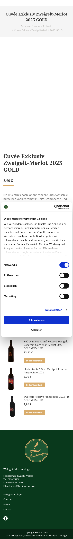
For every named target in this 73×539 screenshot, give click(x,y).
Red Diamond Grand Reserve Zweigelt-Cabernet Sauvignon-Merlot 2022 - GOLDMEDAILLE (46, 345)
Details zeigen (53, 309)
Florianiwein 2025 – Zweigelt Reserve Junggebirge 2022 (45, 370)
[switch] (64, 275)
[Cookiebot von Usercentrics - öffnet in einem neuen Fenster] (54, 207)
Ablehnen (36, 329)
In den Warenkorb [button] (34, 361)
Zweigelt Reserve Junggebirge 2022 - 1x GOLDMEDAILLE (46, 398)
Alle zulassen (36, 320)
